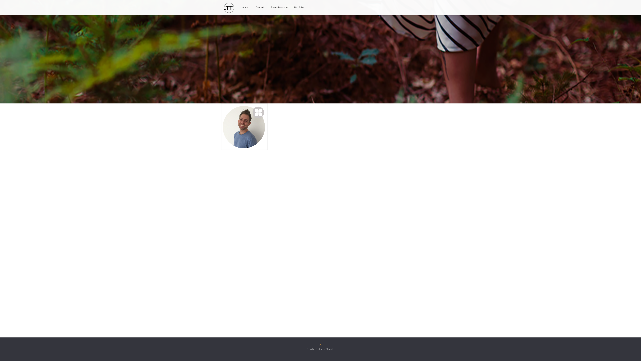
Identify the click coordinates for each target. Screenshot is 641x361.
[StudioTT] (229, 7)
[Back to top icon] (320, 344)
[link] (244, 126)
